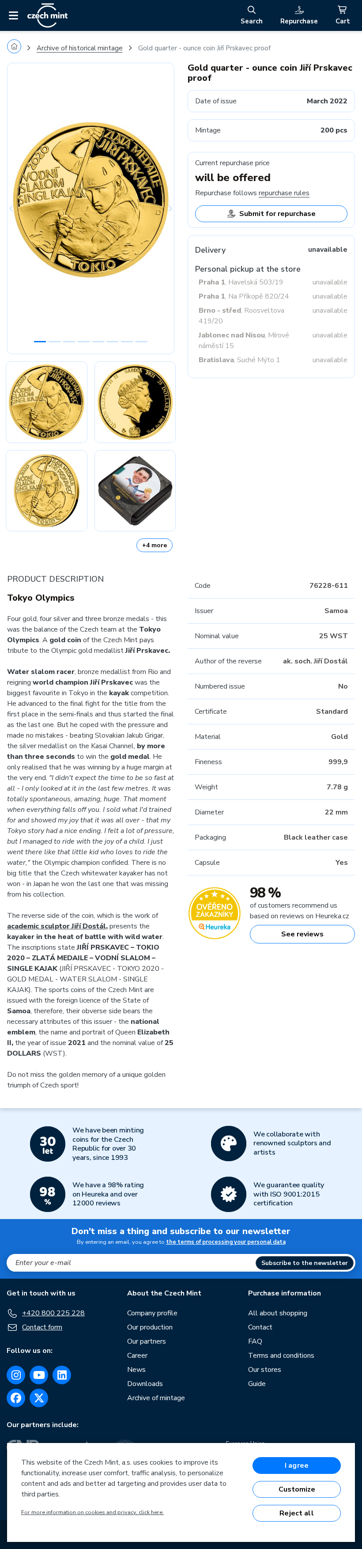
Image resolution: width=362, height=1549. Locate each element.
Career (137, 1355)
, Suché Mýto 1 (239, 360)
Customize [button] (297, 1489)
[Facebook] (16, 1398)
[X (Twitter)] (39, 1398)
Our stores (264, 1370)
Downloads (145, 1384)
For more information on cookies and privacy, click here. (92, 1512)
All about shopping (277, 1313)
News (136, 1370)
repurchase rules (284, 193)
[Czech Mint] (47, 15)
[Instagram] (16, 1375)
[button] (19, 208)
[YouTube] (39, 1375)
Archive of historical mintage (80, 48)
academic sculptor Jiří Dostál (56, 926)
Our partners (146, 1341)
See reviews (302, 934)
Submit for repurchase (277, 214)
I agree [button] (297, 1465)
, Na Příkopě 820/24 (244, 296)
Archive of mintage (156, 1398)
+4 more (154, 545)
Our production (150, 1327)
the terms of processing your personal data (226, 1242)
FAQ (255, 1341)
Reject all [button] (296, 1513)
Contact (260, 1327)
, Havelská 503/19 (241, 282)
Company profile (152, 1313)
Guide (257, 1384)
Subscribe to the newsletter (304, 1263)
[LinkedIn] (62, 1375)
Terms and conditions (281, 1355)
